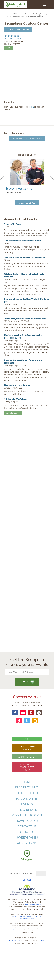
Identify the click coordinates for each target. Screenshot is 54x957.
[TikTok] (19, 720)
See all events (12, 413)
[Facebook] (15, 713)
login (31, 107)
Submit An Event (27, 757)
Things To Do (27, 793)
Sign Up (24, 681)
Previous (2, 179)
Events (27, 804)
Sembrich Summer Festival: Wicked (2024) (24, 257)
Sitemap (27, 880)
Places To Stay (27, 787)
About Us (27, 832)
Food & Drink (27, 798)
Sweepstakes (27, 837)
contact (41, 940)
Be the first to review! (28, 138)
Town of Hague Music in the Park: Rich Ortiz (25, 318)
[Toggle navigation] (44, 4)
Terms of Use (37, 916)
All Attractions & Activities (22, 14)
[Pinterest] (31, 713)
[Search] (41, 873)
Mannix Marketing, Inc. (34, 904)
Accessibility (14, 940)
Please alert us (18, 930)
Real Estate (27, 809)
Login (27, 739)
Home (9, 14)
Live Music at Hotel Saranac (17, 385)
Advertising (27, 843)
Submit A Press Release (27, 747)
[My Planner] (35, 720)
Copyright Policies (27, 918)
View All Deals (27, 203)
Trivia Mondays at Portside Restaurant (22, 240)
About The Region (27, 815)
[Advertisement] (27, 539)
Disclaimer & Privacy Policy (21, 916)
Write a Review (14, 38)
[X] (27, 720)
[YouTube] (23, 713)
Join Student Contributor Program (26, 767)
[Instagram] (39, 713)
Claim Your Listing (18, 29)
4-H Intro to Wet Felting (15, 399)
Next (52, 179)
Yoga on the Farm (12, 224)
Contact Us (27, 826)
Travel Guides (27, 821)
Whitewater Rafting (35, 16)
